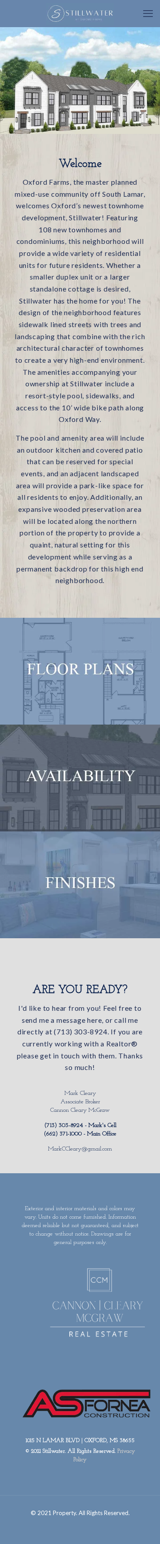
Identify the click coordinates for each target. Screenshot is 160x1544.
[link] (80, 671)
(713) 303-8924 (80, 1031)
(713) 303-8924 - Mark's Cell (80, 1125)
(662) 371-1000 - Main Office (80, 1134)
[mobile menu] (148, 13)
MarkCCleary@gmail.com (80, 1149)
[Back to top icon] (148, 1531)
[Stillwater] (80, 13)
